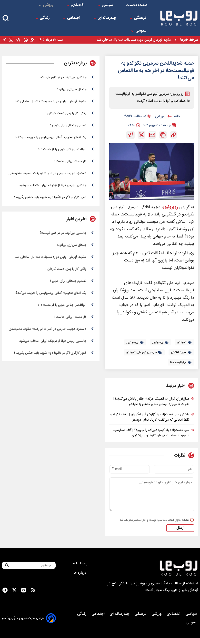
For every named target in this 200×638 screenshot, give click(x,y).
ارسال (180, 528)
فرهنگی (140, 18)
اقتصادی (78, 5)
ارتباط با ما (80, 563)
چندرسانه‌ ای (107, 18)
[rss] (32, 40)
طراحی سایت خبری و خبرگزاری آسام (23, 618)
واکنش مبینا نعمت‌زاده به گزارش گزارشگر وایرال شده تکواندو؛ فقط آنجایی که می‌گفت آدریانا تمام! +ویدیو (149, 417)
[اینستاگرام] (11, 39)
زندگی (45, 18)
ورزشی (48, 5)
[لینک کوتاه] (173, 135)
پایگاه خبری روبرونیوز (153, 583)
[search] (5, 18)
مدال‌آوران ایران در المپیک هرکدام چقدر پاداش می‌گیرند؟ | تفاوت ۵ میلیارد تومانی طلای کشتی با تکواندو (151, 401)
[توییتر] (4, 40)
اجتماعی (74, 18)
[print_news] (163, 135)
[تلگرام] (18, 40)
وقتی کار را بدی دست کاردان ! (150, 42)
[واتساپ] (25, 40)
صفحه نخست (136, 5)
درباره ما (80, 572)
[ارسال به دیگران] (152, 135)
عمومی (141, 31)
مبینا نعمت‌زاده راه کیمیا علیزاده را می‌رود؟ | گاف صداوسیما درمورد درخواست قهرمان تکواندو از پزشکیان (151, 432)
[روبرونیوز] (179, 18)
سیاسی (108, 5)
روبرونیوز (170, 207)
